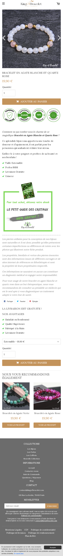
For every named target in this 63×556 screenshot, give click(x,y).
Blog (32, 481)
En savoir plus (18, 553)
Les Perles (31, 452)
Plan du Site (30, 536)
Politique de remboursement (41, 533)
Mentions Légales (13, 530)
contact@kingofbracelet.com (31, 490)
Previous (4, 37)
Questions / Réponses (31, 477)
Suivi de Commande (31, 474)
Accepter (53, 547)
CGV (26, 530)
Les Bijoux (31, 449)
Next (58, 37)
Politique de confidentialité (31, 516)
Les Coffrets (31, 455)
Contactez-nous (31, 471)
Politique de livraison (16, 533)
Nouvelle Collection (31, 459)
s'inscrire (52, 506)
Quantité (6, 87)
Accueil (31, 468)
